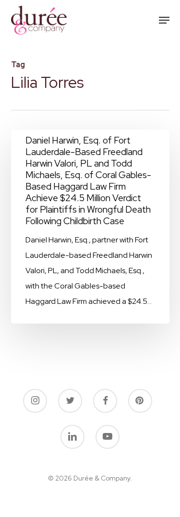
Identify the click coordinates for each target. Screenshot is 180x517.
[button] (164, 20)
